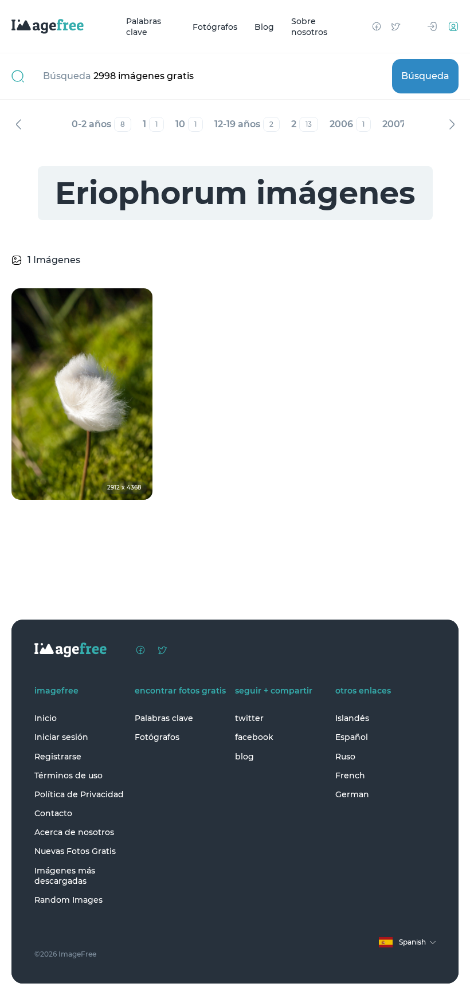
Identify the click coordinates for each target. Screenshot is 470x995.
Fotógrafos (215, 26)
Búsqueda (425, 75)
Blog (264, 26)
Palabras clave (143, 26)
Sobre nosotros (309, 26)
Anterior (18, 124)
